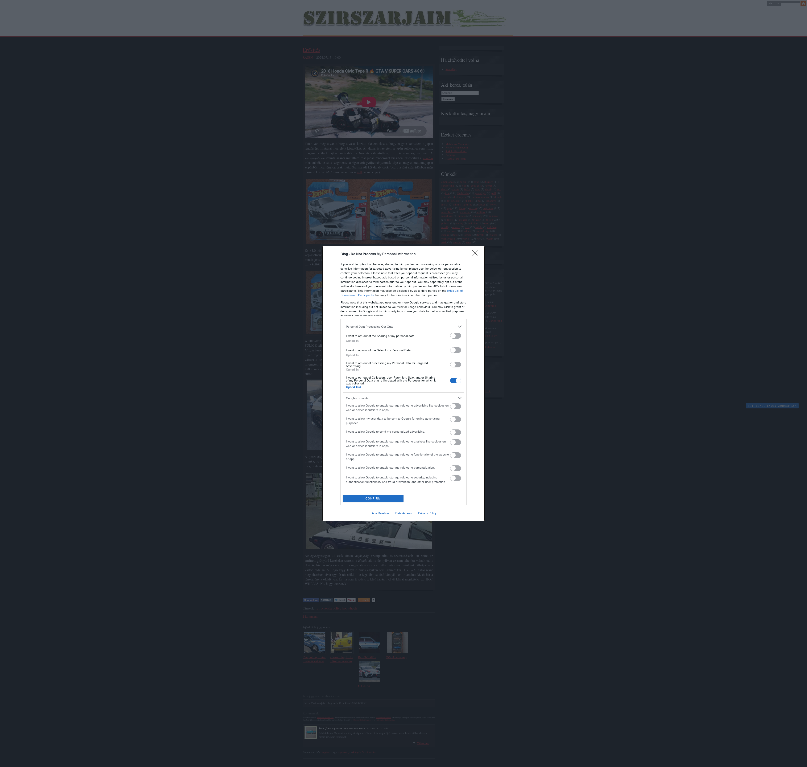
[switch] (455, 336)
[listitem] (403, 326)
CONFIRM (373, 498)
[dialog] (403, 383)
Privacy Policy (427, 513)
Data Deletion (380, 513)
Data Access (403, 513)
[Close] (476, 254)
